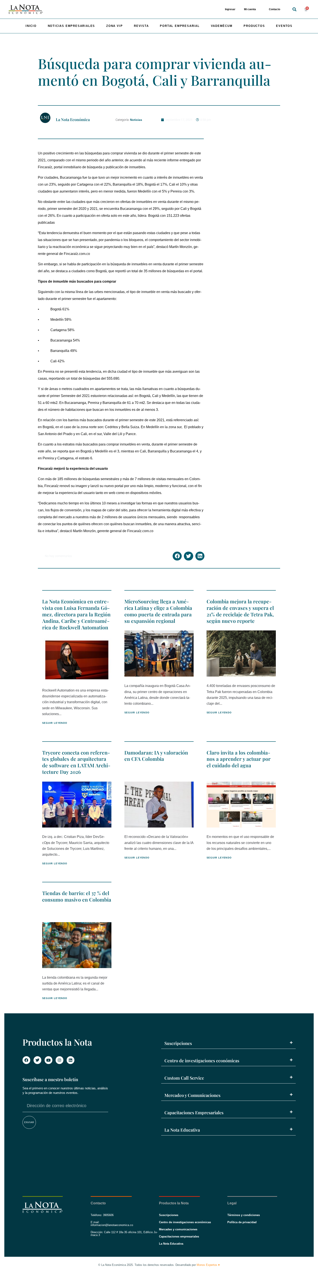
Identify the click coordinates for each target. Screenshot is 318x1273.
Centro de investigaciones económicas (201, 1060)
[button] (294, 9)
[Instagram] (59, 1060)
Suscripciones (178, 1043)
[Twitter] (37, 1060)
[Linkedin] (70, 1060)
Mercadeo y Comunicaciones (192, 1095)
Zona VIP (114, 26)
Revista (141, 26)
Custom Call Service (184, 1078)
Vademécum (222, 26)
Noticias (136, 119)
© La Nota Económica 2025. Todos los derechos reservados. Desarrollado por (159, 1265)
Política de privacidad (242, 1222)
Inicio (31, 26)
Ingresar (230, 9)
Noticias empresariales (71, 26)
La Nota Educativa (182, 1130)
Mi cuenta (250, 9)
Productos (254, 26)
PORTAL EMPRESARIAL (179, 26)
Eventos (284, 26)
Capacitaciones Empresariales (193, 1112)
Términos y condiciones (243, 1215)
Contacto (274, 9)
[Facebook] (26, 1060)
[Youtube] (48, 1060)
